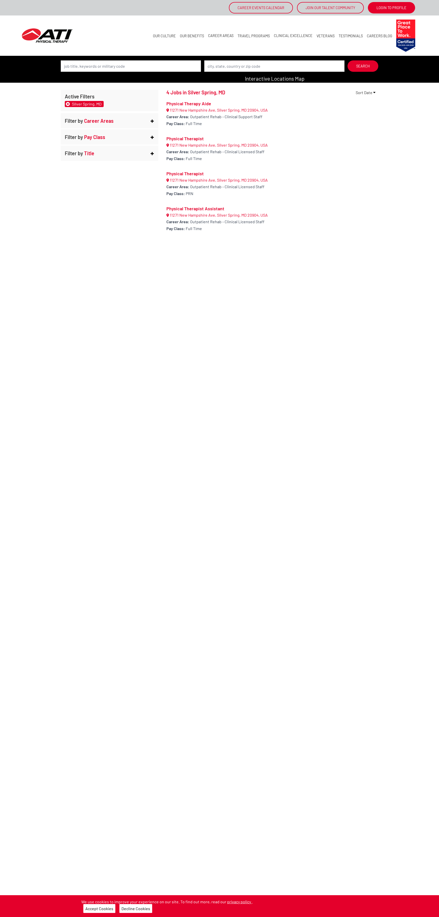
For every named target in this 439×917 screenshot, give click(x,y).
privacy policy (239, 901)
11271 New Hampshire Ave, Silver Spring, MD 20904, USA (218, 110)
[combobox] (131, 66)
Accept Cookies (99, 908)
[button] (109, 120)
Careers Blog (379, 36)
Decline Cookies (135, 908)
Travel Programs (254, 36)
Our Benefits (192, 36)
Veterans (326, 36)
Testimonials (351, 36)
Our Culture (164, 36)
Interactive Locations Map (274, 78)
